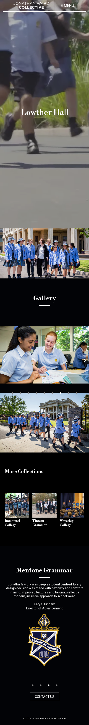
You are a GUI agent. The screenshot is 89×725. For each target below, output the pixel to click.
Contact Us (44, 697)
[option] (44, 355)
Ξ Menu (67, 5)
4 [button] (36, 393)
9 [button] (76, 393)
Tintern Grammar (39, 523)
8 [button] (68, 393)
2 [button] (20, 393)
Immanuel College (12, 523)
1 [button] (12, 393)
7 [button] (60, 393)
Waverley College (66, 523)
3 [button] (28, 393)
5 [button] (44, 393)
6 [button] (52, 393)
